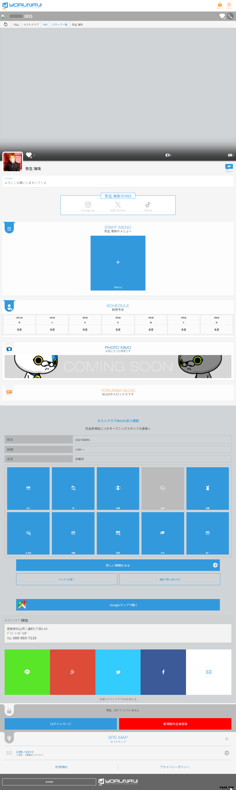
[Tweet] (118, 672)
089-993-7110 (24, 637)
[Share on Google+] (72, 672)
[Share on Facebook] (163, 672)
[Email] (208, 672)
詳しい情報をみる (118, 565)
